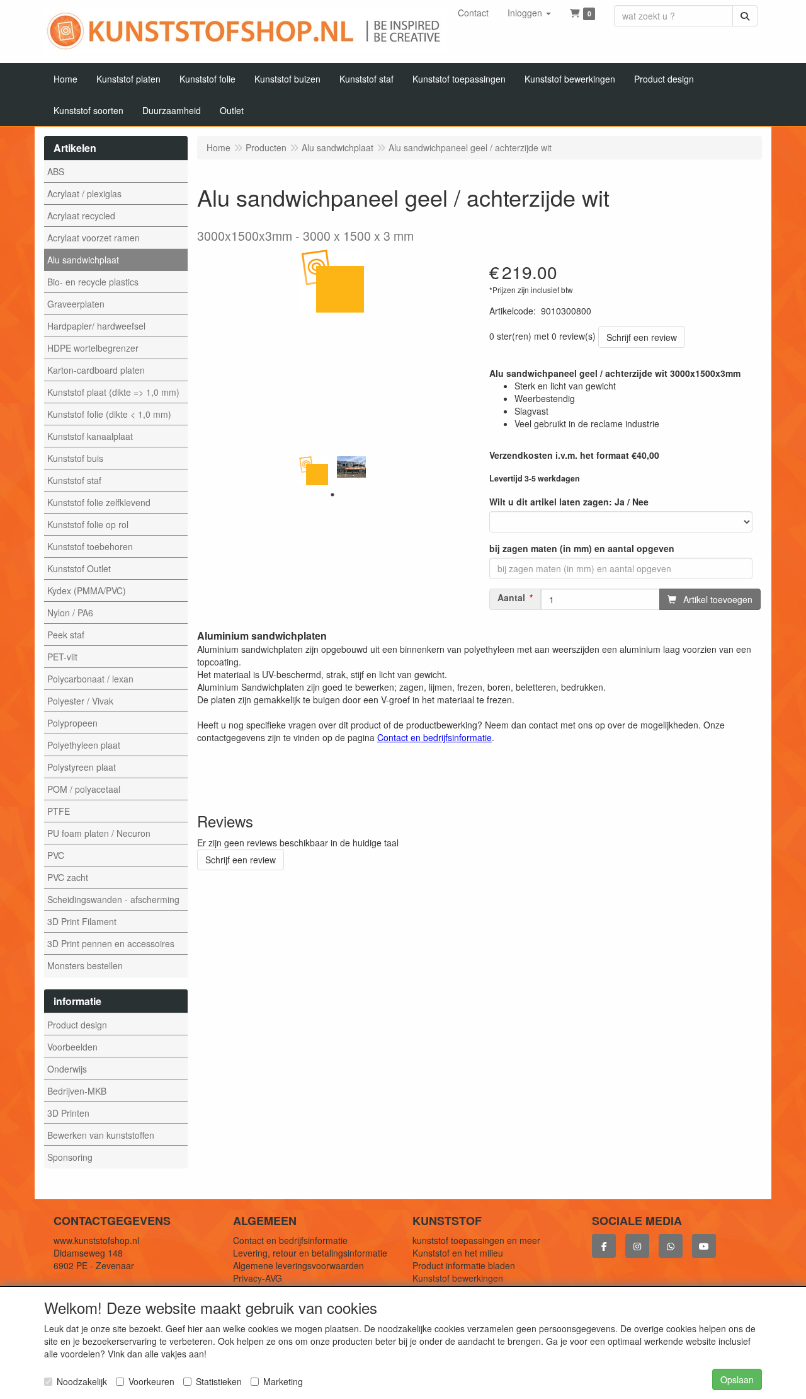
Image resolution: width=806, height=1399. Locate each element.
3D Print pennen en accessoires (110, 943)
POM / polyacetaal (83, 789)
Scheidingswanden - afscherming (113, 899)
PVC (55, 855)
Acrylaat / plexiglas (84, 193)
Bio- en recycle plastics (93, 281)
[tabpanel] (313, 470)
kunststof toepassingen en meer (476, 1240)
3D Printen (68, 1113)
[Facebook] (604, 1246)
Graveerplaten (76, 303)
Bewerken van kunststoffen (100, 1135)
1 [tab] (332, 494)
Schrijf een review (641, 337)
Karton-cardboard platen (96, 370)
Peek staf (65, 634)
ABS (55, 171)
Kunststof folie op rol (87, 524)
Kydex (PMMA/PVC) (86, 590)
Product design (77, 1024)
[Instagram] (637, 1246)
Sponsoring (70, 1157)
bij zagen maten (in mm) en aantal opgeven (581, 548)
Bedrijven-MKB (76, 1091)
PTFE (58, 811)
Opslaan (737, 1379)
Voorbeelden (72, 1046)
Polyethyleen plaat (83, 745)
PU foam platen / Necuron (98, 833)
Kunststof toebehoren (90, 546)
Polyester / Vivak (80, 700)
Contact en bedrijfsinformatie (290, 1240)
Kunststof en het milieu (457, 1252)
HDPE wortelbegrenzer (93, 348)
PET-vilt (62, 656)
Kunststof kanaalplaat (90, 436)
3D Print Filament (81, 921)
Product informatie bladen (463, 1265)
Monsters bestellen (85, 965)
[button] (529, 12)
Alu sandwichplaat (83, 259)
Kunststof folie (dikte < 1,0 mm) (109, 414)
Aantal (511, 597)
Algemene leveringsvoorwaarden (298, 1265)
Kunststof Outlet (79, 568)
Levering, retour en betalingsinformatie (310, 1252)
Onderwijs (67, 1068)
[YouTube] (704, 1246)
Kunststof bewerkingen (457, 1278)
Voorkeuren (151, 1381)
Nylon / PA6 (70, 612)
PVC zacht (67, 877)
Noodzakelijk (82, 1381)
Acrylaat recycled (81, 215)
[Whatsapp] (671, 1246)
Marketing (283, 1381)
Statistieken (219, 1381)
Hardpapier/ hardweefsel (96, 326)
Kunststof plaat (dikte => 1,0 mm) (113, 392)
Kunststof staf (74, 480)
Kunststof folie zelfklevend (98, 502)
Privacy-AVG (257, 1278)
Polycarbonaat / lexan (90, 678)
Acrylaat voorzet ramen (93, 237)
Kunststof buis (75, 458)
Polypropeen (72, 723)
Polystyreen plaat (81, 767)
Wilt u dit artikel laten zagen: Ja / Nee (569, 501)
